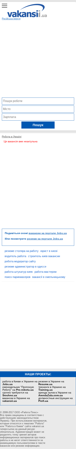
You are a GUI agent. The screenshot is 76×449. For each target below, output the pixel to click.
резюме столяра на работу (22, 250)
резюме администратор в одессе (25, 266)
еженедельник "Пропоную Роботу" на (18, 388)
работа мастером (45, 271)
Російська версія (11, 18)
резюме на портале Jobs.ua (45, 238)
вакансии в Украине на (16, 399)
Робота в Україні (11, 136)
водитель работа (15, 256)
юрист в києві (48, 250)
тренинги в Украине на (52, 388)
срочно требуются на (15, 394)
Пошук (38, 125)
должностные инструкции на (55, 399)
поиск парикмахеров (17, 276)
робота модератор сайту (20, 261)
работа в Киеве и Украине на (19, 383)
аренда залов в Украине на (54, 394)
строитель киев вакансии (44, 256)
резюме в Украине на (51, 383)
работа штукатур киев (19, 271)
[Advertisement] (38, 58)
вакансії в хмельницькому (48, 276)
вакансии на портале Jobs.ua (48, 233)
